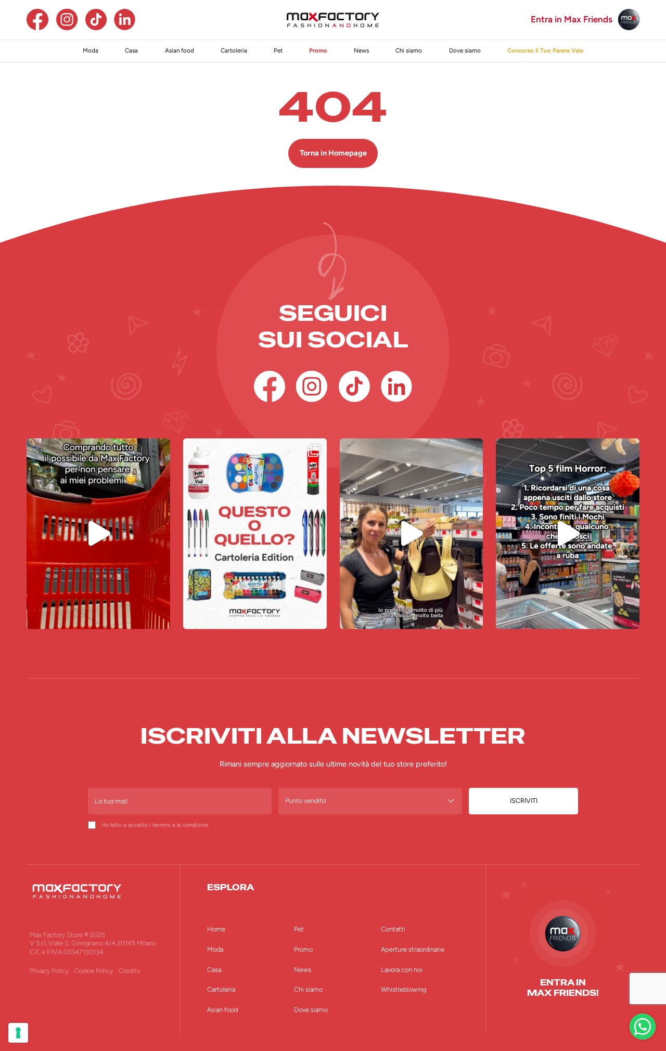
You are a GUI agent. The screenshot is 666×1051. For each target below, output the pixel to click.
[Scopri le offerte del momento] (643, 1027)
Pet (278, 50)
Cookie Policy (93, 971)
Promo (318, 50)
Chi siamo (408, 50)
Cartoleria (234, 50)
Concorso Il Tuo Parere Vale (545, 50)
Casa (131, 50)
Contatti (393, 929)
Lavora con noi (401, 970)
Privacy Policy (49, 971)
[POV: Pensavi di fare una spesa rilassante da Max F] (567, 533)
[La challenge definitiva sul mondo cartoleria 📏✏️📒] (255, 533)
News (361, 50)
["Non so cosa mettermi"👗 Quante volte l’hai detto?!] (411, 533)
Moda (90, 50)
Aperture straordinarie (412, 949)
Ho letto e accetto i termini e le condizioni (155, 824)
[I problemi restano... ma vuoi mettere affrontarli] (98, 533)
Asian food (179, 50)
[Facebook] (37, 19)
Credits (129, 971)
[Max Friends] (628, 19)
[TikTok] (96, 19)
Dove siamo (465, 50)
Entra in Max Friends (571, 19)
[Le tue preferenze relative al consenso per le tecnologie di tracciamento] (18, 1033)
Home (216, 929)
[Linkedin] (124, 19)
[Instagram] (67, 19)
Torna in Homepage (333, 153)
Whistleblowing (403, 989)
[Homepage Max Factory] (333, 20)
